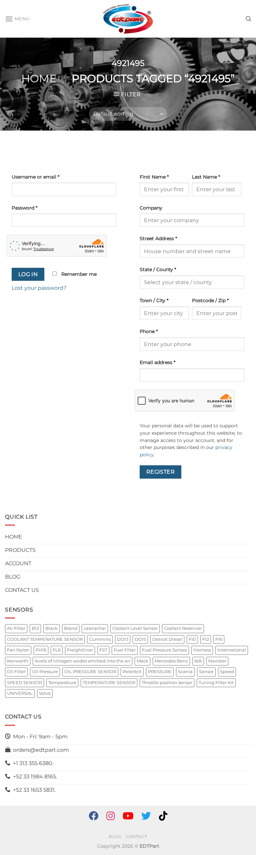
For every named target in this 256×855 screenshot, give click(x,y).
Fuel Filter (125, 649)
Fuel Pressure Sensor (164, 649)
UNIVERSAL (20, 693)
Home (38, 78)
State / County (158, 269)
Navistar (217, 660)
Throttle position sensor (167, 682)
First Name (154, 177)
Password (24, 208)
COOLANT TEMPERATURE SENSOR (45, 639)
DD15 (140, 639)
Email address (157, 362)
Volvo (45, 693)
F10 (192, 639)
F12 (205, 639)
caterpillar (95, 628)
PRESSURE (160, 671)
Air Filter (16, 628)
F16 (218, 639)
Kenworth (17, 660)
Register (160, 472)
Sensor (206, 671)
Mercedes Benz (171, 660)
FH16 (41, 649)
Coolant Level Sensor (135, 628)
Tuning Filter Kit (216, 682)
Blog (115, 836)
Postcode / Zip (210, 300)
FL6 (57, 649)
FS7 (103, 649)
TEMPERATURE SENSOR (109, 682)
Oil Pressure (45, 671)
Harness (202, 649)
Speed (227, 671)
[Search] (248, 18)
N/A (198, 660)
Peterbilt (132, 671)
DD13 (122, 639)
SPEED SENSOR (24, 682)
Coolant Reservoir (183, 628)
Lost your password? (39, 288)
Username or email (35, 177)
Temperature (62, 682)
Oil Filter (16, 671)
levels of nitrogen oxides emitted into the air (82, 660)
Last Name (206, 177)
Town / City (154, 300)
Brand (70, 628)
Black (51, 628)
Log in (28, 274)
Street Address (158, 238)
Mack (142, 660)
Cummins (100, 639)
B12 (35, 628)
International (231, 649)
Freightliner (80, 649)
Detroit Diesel (167, 639)
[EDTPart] (128, 19)
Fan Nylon (18, 649)
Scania (185, 671)
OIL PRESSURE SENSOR (90, 671)
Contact (136, 836)
